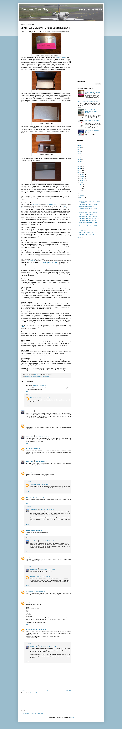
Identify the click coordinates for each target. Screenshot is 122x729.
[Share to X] (47, 374)
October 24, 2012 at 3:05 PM (47, 509)
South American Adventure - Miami (87, 234)
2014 (79, 168)
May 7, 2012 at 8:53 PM (41, 461)
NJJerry (28, 557)
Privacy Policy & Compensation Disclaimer (33, 713)
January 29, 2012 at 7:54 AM (43, 411)
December (82, 174)
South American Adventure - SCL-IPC (88, 220)
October (81, 178)
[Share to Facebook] (49, 374)
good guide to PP (52, 204)
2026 (79, 143)
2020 (79, 155)
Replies (29, 394)
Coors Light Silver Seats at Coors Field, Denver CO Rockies (91, 111)
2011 (79, 237)
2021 (79, 153)
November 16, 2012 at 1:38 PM (47, 541)
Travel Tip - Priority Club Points (86, 214)
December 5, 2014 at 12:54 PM (42, 397)
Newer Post (24, 690)
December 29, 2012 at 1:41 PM (47, 569)
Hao (27, 472)
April (80, 191)
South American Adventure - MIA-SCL (88, 226)
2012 (79, 172)
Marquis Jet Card (31, 260)
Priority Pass (36, 204)
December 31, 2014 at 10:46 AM (48, 646)
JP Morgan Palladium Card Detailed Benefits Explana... (88, 209)
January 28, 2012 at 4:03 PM (39, 385)
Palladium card (46, 376)
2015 (79, 166)
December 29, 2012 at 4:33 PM (37, 602)
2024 (79, 147)
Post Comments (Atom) (33, 693)
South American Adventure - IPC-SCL (88, 216)
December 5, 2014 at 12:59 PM (42, 576)
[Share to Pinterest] (51, 374)
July (80, 184)
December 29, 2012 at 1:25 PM (37, 557)
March (81, 193)
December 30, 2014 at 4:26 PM (38, 629)
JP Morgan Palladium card (36, 376)
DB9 (23, 327)
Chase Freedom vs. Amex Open (87, 228)
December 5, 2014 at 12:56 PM (42, 484)
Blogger (72, 717)
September (82, 180)
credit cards (28, 376)
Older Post (68, 690)
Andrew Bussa (29, 411)
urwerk (27, 425)
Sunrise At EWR (83, 199)
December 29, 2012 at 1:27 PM (37, 591)
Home (46, 690)
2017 (79, 162)
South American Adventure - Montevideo (89, 204)
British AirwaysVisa (61, 57)
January (81, 197)
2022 (79, 151)
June (80, 186)
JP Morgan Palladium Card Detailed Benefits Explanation (92, 91)
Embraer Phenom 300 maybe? (50, 262)
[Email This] (44, 374)
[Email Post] (41, 374)
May (80, 189)
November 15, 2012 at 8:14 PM (38, 530)
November (82, 176)
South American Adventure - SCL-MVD (88, 206)
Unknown (32, 397)
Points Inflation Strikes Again (86, 232)
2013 (79, 170)
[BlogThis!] (46, 374)
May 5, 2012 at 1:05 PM (34, 448)
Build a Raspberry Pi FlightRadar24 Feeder (88, 101)
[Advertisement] (90, 51)
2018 (79, 159)
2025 (79, 145)
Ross (27, 448)
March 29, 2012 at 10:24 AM (42, 436)
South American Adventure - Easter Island (89, 218)
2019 (79, 157)
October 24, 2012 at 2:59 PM (37, 497)
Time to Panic (82, 230)
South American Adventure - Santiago (88, 212)
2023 (79, 149)
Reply (27, 391)
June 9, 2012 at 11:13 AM (34, 472)
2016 (79, 164)
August (81, 182)
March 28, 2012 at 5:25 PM (36, 425)
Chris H (27, 497)
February (81, 195)
